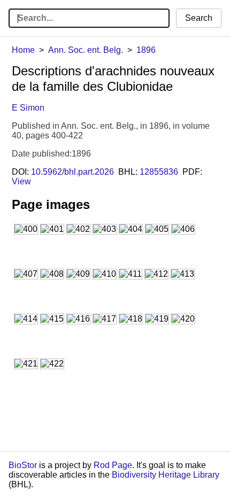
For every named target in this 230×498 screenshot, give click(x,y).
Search (198, 17)
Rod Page (113, 465)
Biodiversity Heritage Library (165, 474)
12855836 (159, 171)
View (21, 181)
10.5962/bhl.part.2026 (72, 171)
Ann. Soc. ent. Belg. (85, 50)
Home (23, 50)
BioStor (23, 465)
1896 (146, 50)
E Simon (28, 107)
